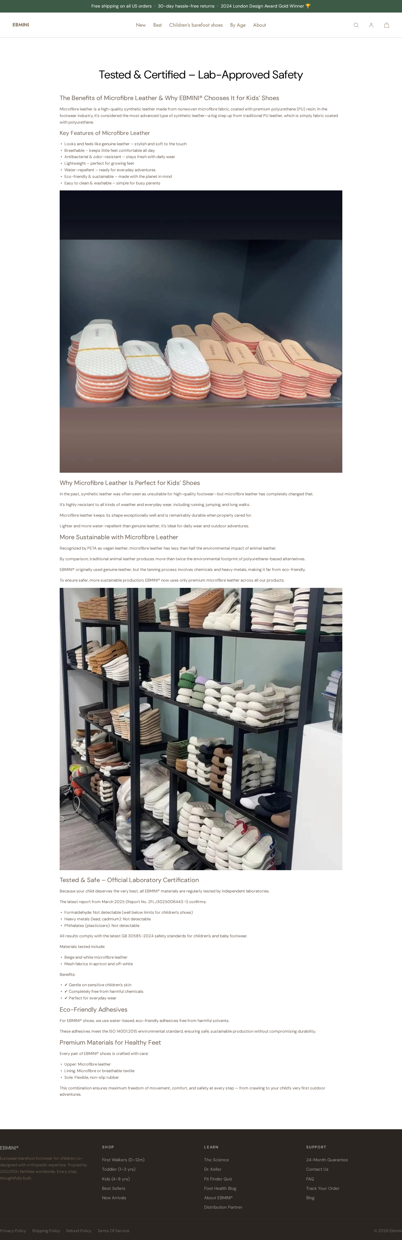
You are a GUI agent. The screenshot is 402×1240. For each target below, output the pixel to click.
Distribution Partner (223, 1207)
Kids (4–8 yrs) (116, 1179)
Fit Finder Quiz (218, 1179)
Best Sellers (113, 1188)
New (141, 25)
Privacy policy (13, 1230)
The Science (216, 1160)
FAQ (310, 1179)
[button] (356, 25)
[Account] (371, 25)
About (259, 25)
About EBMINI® (218, 1197)
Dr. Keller (212, 1169)
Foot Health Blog (220, 1188)
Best (157, 25)
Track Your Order (323, 1188)
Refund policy (78, 1230)
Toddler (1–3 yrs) (118, 1169)
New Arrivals (114, 1197)
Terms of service (113, 1230)
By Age (238, 25)
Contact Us (317, 1169)
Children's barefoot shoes (196, 25)
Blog (310, 1197)
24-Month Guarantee (327, 1160)
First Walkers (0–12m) (123, 1160)
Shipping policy (46, 1230)
